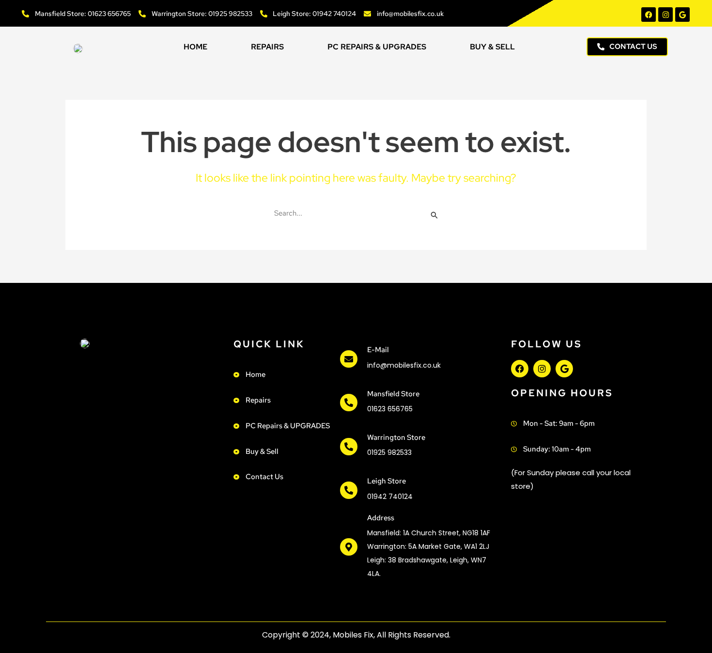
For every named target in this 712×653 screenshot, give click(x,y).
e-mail (378, 350)
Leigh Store (386, 481)
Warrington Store (396, 437)
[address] (348, 547)
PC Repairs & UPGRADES (376, 47)
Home (195, 47)
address (380, 518)
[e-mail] (348, 359)
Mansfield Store (393, 394)
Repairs (267, 47)
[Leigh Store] (348, 490)
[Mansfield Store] (348, 402)
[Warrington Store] (348, 446)
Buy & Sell (492, 47)
